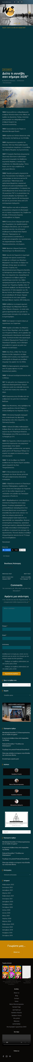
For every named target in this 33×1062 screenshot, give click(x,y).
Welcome (16, 1021)
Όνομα (5, 626)
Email (4, 635)
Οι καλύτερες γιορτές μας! (10, 759)
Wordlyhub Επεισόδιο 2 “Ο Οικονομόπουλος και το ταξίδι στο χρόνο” (16, 733)
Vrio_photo (16, 1018)
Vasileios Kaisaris (16, 1012)
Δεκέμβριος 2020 (7, 901)
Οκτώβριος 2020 (7, 907)
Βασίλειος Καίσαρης (12, 563)
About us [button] (17, 952)
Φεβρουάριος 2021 (8, 896)
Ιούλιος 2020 (6, 910)
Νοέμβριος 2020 (7, 904)
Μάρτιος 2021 (6, 893)
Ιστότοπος (5, 644)
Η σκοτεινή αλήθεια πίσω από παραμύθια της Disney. (15, 739)
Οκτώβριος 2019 (7, 935)
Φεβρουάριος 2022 (8, 884)
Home (16, 1001)
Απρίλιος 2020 (6, 918)
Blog (16, 995)
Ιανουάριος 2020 (7, 927)
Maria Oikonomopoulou (16, 1004)
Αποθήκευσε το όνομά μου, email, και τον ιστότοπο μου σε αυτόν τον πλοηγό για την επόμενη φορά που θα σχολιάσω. (15, 656)
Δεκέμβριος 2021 (7, 890)
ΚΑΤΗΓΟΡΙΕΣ (16, 1024)
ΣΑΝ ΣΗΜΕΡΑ (7, 69)
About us (16, 993)
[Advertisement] (16, 46)
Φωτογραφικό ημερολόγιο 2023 (16, 1027)
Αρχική (4, 27)
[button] (8, 567)
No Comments (7, 82)
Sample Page (16, 1007)
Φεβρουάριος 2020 (8, 924)
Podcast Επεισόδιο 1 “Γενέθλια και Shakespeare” (13, 745)
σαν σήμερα (6, 556)
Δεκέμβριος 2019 (7, 930)
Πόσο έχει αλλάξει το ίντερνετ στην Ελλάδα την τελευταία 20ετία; (16, 754)
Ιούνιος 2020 (6, 913)
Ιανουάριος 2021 (7, 898)
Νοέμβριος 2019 (7, 932)
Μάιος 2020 (6, 915)
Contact (16, 998)
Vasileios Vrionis (16, 1015)
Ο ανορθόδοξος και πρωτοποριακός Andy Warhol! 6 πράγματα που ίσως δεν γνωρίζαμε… (12, 982)
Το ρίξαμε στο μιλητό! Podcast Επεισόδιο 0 (15, 749)
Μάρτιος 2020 (6, 921)
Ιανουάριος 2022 (7, 887)
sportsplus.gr (17, 1010)
